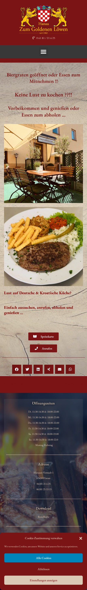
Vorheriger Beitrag (11, 383)
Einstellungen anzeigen (43, 580)
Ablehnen (44, 569)
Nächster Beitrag (76, 383)
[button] (81, 538)
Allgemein (11, 60)
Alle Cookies (43, 558)
